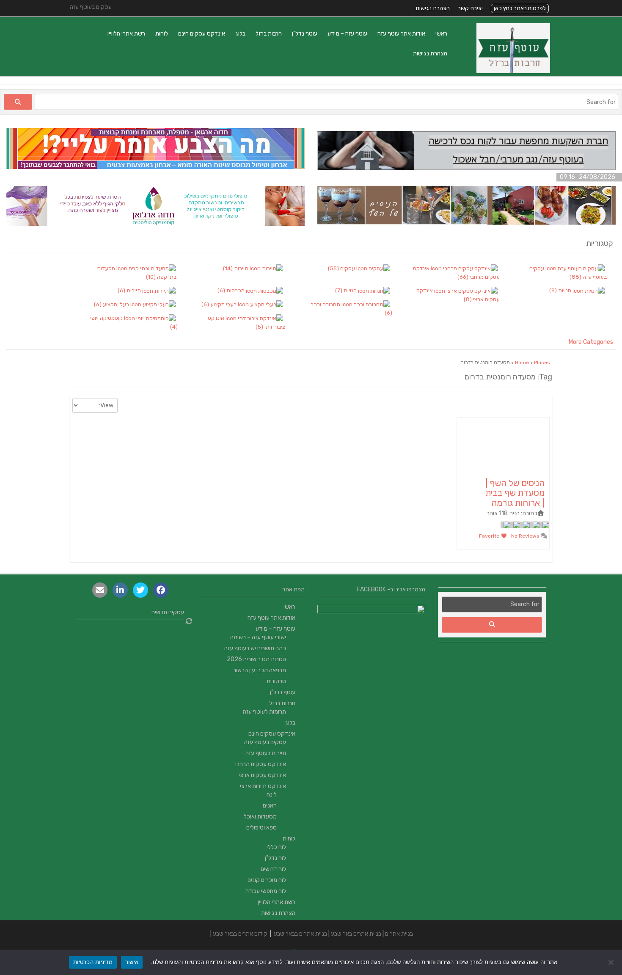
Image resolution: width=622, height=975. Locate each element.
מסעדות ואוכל (260, 816)
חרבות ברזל (269, 33)
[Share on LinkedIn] (120, 590)
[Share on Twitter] (140, 590)
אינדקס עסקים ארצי (262, 775)
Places (542, 362)
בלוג (240, 33)
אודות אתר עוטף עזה (401, 33)
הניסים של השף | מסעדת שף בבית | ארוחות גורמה (515, 493)
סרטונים (276, 681)
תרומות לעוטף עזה (264, 711)
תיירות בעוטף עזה (265, 753)
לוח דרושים (273, 869)
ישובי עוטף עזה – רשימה (258, 637)
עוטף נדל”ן (304, 33)
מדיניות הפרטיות (93, 962)
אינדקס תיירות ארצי (263, 786)
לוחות (161, 33)
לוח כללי (276, 847)
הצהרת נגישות (433, 8)
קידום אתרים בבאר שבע (240, 933)
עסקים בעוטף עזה (265, 742)
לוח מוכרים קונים (267, 880)
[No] (611, 962)
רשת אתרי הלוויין (126, 33)
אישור (131, 962)
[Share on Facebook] (160, 590)
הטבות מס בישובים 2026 (256, 659)
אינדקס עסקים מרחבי (260, 764)
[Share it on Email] (99, 590)
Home (522, 362)
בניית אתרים (399, 933)
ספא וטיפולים (261, 827)
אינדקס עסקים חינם (201, 33)
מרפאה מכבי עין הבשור (259, 670)
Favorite (490, 536)
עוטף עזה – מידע (347, 33)
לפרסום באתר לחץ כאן (520, 8)
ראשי (441, 33)
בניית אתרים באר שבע (356, 933)
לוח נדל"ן (275, 858)
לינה (272, 794)
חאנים (270, 805)
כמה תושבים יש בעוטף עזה (255, 648)
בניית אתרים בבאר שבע (300, 933)
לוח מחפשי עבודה (265, 891)
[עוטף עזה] (513, 71)
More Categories (591, 342)
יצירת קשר (470, 8)
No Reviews (526, 536)
